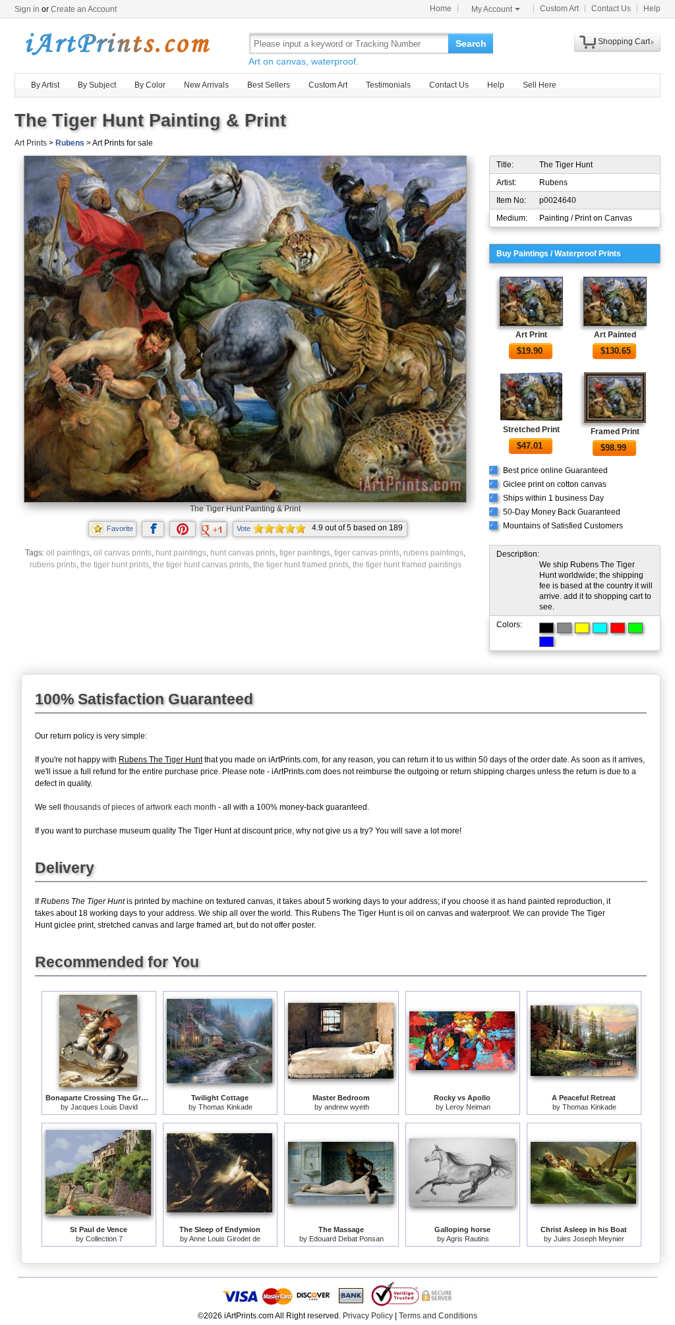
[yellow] (582, 628)
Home (441, 8)
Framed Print (615, 431)
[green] (635, 628)
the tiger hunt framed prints (301, 564)
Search (470, 43)
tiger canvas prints (366, 552)
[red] (617, 628)
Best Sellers (268, 85)
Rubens (69, 143)
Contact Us (611, 8)
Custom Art (559, 8)
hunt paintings (181, 552)
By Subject (97, 85)
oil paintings (68, 552)
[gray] (564, 628)
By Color (149, 85)
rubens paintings (433, 552)
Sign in (27, 9)
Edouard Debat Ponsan (346, 1239)
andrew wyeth (346, 1107)
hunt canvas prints (243, 552)
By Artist (45, 85)
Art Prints (31, 143)
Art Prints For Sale (117, 43)
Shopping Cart (624, 41)
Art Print (531, 334)
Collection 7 (104, 1239)
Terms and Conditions (438, 1315)
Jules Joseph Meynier (589, 1239)
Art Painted (615, 334)
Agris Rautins (467, 1239)
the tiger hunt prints (114, 564)
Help (651, 8)
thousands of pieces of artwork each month (139, 807)
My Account (491, 9)
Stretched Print (531, 429)
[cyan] (600, 628)
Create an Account (84, 9)
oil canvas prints (123, 552)
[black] (546, 628)
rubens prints (53, 564)
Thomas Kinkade (225, 1107)
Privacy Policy (368, 1315)
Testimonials (388, 85)
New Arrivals (206, 85)
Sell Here (539, 85)
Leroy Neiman (468, 1107)
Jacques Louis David (104, 1107)
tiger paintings (304, 552)
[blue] (546, 641)
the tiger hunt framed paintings (407, 564)
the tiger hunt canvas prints (201, 564)
